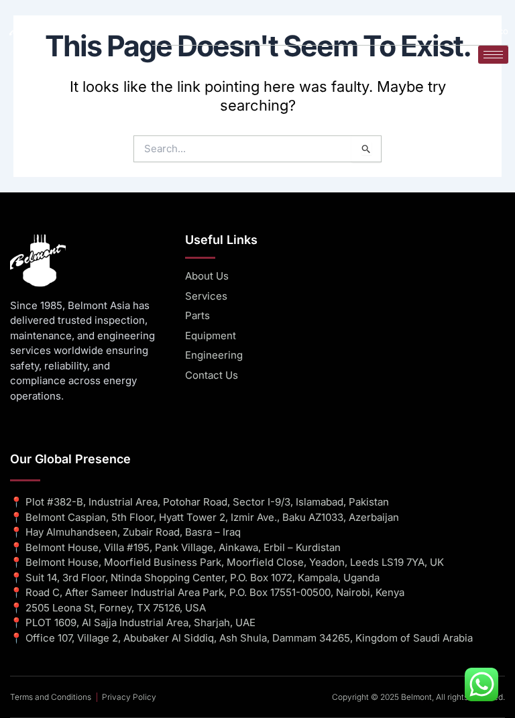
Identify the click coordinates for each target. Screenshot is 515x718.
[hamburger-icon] (493, 55)
